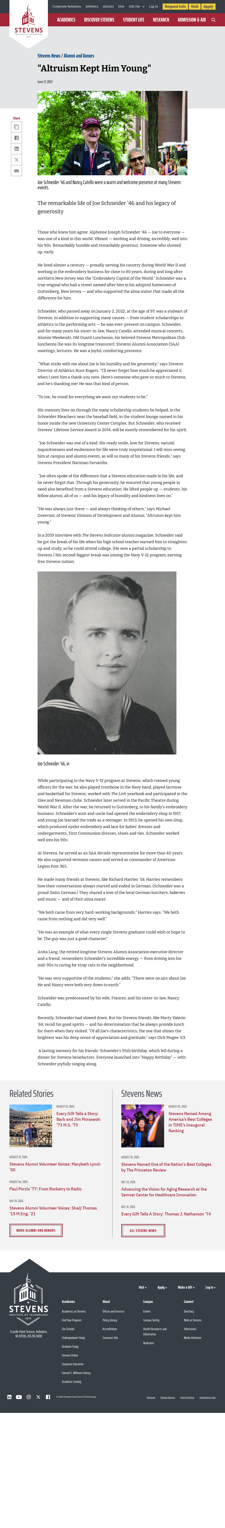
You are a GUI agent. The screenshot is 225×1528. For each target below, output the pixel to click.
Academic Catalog (71, 1381)
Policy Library (110, 1320)
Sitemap (151, 1397)
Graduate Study (70, 1346)
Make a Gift (185, 1287)
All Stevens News (143, 1231)
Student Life (133, 19)
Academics (66, 19)
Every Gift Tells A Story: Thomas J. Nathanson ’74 (166, 1214)
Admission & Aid (192, 19)
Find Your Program (72, 1320)
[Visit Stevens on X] (38, 1397)
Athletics (91, 6)
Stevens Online (70, 1355)
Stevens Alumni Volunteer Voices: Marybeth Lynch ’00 (55, 1167)
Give (121, 6)
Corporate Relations (66, 6)
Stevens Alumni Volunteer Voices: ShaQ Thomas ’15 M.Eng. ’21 (53, 1211)
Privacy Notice (167, 1397)
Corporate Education (72, 1364)
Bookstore (148, 1343)
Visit (194, 6)
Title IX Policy (187, 1397)
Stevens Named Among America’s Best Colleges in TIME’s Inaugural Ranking (190, 1122)
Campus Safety (151, 1320)
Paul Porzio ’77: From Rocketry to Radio (45, 1189)
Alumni (108, 6)
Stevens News (49, 56)
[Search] (213, 20)
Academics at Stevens (74, 1311)
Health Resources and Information (155, 1331)
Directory (189, 1311)
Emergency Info (208, 1397)
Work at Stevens (192, 1320)
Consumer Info (110, 1337)
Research (161, 19)
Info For (134, 6)
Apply (208, 6)
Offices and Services (113, 1311)
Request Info (175, 6)
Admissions (190, 1329)
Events (147, 1311)
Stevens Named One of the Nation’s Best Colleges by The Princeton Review (166, 1167)
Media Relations (192, 1337)
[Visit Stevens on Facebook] (48, 1397)
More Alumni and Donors (36, 1230)
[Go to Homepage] (28, 25)
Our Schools (68, 1329)
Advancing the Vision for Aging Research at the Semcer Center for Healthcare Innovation (164, 1192)
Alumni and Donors (79, 56)
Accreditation (110, 1329)
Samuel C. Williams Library (76, 1373)
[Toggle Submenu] (143, 6)
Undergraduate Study (73, 1337)
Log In (153, 6)
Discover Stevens (99, 19)
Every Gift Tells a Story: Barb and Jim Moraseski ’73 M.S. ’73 (78, 1119)
